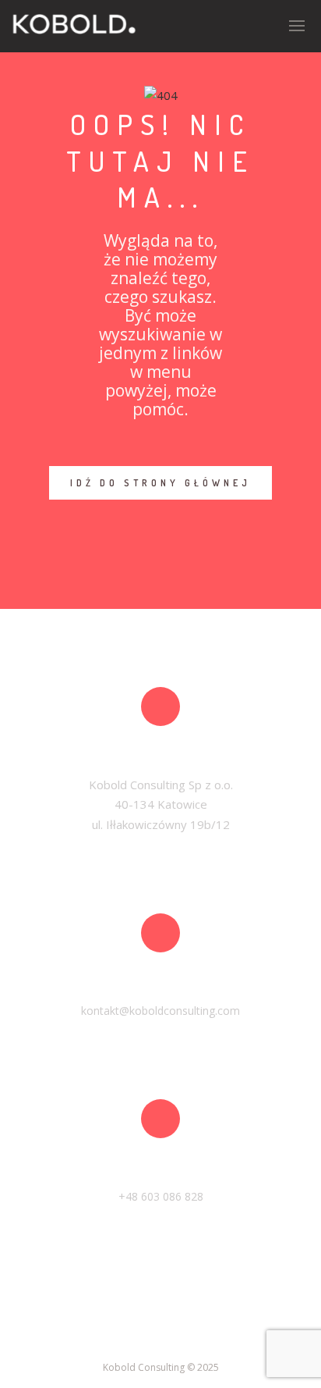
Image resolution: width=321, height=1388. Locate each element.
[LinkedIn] (160, 1338)
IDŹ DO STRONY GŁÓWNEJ (160, 483)
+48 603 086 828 (160, 1196)
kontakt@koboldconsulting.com (160, 1010)
